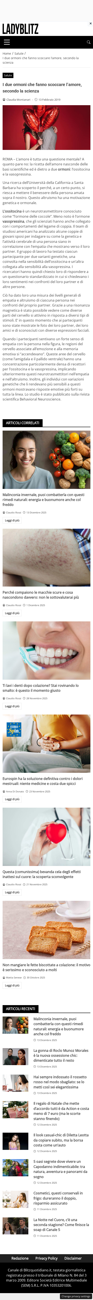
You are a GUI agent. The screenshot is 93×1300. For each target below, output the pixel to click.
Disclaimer (73, 1258)
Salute (8, 75)
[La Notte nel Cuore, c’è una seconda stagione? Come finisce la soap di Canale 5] (15, 1226)
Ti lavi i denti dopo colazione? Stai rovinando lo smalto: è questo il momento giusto (41, 688)
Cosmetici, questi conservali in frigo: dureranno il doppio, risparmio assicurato (58, 1198)
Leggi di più (12, 520)
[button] (88, 42)
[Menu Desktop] (7, 42)
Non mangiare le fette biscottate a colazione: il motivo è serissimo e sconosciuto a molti (46, 967)
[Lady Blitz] (20, 28)
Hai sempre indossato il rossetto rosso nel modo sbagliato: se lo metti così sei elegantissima (60, 1082)
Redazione (20, 1258)
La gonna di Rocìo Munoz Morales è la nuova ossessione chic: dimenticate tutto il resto (61, 1055)
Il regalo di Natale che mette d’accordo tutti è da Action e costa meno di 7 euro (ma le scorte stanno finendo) (61, 1111)
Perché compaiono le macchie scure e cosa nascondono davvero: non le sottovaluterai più (41, 595)
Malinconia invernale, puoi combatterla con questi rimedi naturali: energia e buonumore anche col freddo (43, 499)
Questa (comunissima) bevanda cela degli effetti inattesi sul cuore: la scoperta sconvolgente (42, 874)
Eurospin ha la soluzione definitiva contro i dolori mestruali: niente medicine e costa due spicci (43, 781)
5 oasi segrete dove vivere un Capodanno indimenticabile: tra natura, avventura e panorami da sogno (60, 1169)
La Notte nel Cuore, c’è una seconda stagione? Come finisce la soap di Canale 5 (61, 1224)
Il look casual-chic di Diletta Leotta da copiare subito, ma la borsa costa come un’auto (61, 1140)
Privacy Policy (46, 1258)
